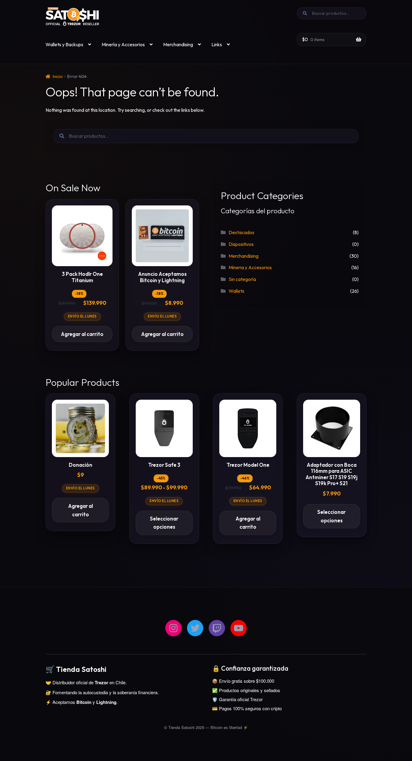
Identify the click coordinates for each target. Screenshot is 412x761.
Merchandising (178, 44)
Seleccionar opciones (164, 522)
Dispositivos (241, 244)
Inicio (58, 76)
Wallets (236, 291)
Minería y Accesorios (123, 44)
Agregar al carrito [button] (82, 334)
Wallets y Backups (64, 44)
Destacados (241, 232)
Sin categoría (242, 279)
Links (216, 44)
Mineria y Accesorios (250, 267)
